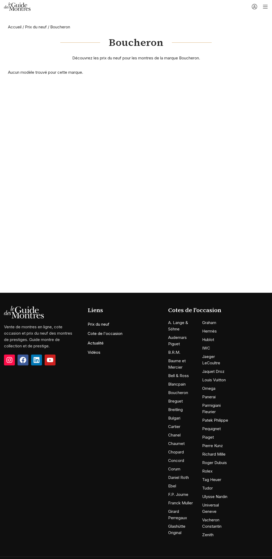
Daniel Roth (178, 477)
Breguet (175, 401)
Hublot (208, 339)
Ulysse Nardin (214, 496)
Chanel (174, 435)
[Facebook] (23, 360)
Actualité (96, 343)
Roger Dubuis (214, 462)
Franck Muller (180, 502)
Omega (208, 388)
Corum (174, 468)
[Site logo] (17, 6)
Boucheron (178, 392)
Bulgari (174, 418)
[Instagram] (9, 360)
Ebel (172, 485)
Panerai (209, 396)
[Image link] (24, 312)
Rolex (207, 471)
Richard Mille (214, 454)
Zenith (208, 534)
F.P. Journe (178, 494)
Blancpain (177, 384)
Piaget (208, 437)
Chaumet (176, 443)
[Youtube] (50, 360)
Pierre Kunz (212, 445)
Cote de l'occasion (105, 333)
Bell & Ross (178, 375)
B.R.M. (174, 352)
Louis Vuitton (214, 379)
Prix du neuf (36, 26)
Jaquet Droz (213, 371)
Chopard (176, 452)
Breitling (175, 409)
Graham (209, 322)
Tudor (207, 488)
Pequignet (211, 428)
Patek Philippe (215, 420)
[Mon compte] (254, 6)
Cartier (174, 426)
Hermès (209, 331)
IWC (206, 348)
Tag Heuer (211, 479)
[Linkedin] (36, 360)
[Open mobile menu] (265, 6)
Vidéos (94, 352)
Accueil (15, 26)
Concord (176, 460)
